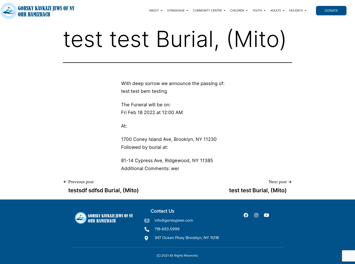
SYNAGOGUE (176, 10)
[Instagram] (256, 215)
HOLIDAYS (296, 10)
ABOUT (154, 10)
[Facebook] (246, 215)
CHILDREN (237, 10)
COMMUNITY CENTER (207, 10)
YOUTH (257, 10)
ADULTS (275, 10)
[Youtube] (266, 215)
